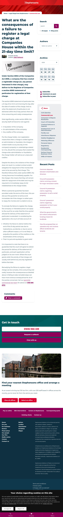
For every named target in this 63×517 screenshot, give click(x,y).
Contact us (37, 415)
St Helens (22, 428)
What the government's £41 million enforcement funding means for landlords (48, 215)
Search (43, 21)
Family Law (45, 133)
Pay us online (7, 410)
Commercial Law (35, 13)
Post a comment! (14, 298)
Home (5, 13)
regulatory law (54, 439)
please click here (47, 503)
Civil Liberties (46, 113)
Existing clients (27, 415)
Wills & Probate (46, 156)
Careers (4, 439)
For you (4, 424)
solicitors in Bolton (42, 424)
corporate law (47, 439)
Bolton (21, 422)
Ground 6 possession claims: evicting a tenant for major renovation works (49, 181)
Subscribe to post (49, 96)
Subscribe (46, 92)
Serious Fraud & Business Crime (46, 153)
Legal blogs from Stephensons (18, 13)
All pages (45, 31)
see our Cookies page (10, 503)
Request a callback (31, 334)
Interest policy (37, 485)
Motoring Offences (47, 140)
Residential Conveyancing (46, 149)
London (21, 424)
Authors (44, 41)
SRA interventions (20, 410)
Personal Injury (46, 143)
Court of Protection (48, 122)
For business (6, 426)
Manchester (22, 426)
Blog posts (54, 31)
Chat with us (31, 340)
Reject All (21, 509)
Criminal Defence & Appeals (48, 125)
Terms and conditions (39, 483)
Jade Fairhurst (18, 57)
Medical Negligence (48, 138)
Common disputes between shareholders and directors (49, 172)
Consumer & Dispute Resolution (48, 118)
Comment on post (49, 94)
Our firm (4, 435)
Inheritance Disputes (48, 135)
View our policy (44, 473)
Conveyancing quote (53, 410)
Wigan (21, 431)
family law (42, 435)
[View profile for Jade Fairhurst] (4, 56)
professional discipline (49, 437)
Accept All (7, 509)
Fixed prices (6, 431)
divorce (47, 435)
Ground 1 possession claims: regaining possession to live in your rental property (48, 204)
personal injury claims (50, 433)
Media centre (6, 437)
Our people (5, 433)
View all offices (9, 400)
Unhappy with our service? (41, 488)
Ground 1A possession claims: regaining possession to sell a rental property (48, 192)
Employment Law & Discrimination (48, 129)
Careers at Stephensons (36, 410)
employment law (39, 439)
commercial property (40, 441)
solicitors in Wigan (45, 428)
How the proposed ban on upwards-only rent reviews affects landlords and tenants (49, 227)
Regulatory (45, 145)
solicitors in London (46, 426)
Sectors (4, 428)
